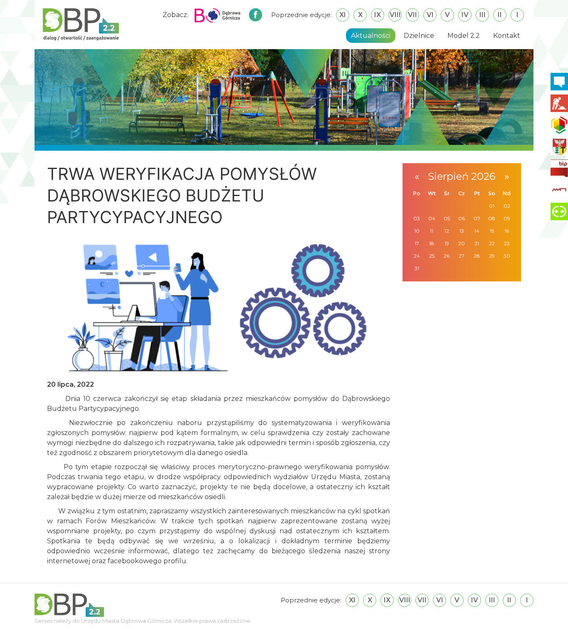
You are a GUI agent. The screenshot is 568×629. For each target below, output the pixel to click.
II (500, 15)
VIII (395, 15)
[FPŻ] (559, 190)
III (482, 15)
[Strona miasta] (559, 146)
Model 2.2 (463, 36)
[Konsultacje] (559, 81)
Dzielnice (419, 36)
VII (412, 15)
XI (342, 15)
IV (465, 15)
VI (430, 15)
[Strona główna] (81, 24)
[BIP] (559, 168)
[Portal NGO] (559, 125)
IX (377, 15)
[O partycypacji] (559, 211)
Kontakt (506, 36)
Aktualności (370, 36)
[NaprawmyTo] (559, 103)
